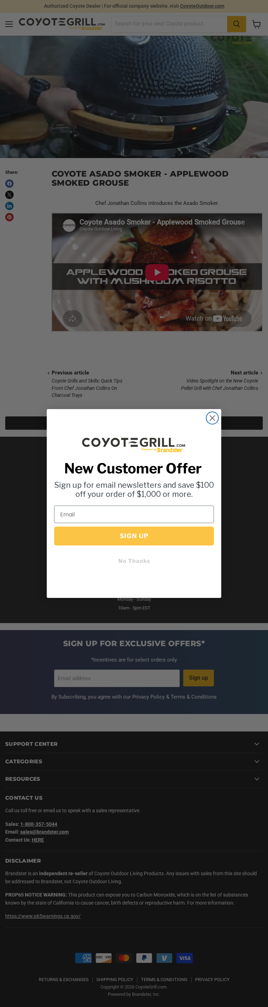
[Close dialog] (212, 418)
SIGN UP (134, 536)
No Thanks (134, 561)
